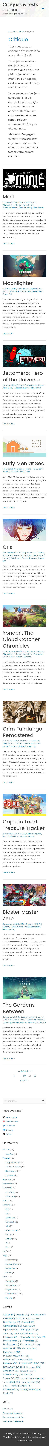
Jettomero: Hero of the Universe (23, 376)
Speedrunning (25, 208)
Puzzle (25, 558)
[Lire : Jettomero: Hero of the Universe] (24, 356)
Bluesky (9, 1130)
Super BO (7, 294)
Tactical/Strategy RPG (32, 1378)
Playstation (10, 1281)
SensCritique (11, 1117)
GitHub (8, 1134)
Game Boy (10, 1218)
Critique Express (33, 834)
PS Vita (19, 743)
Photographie (29, 1348)
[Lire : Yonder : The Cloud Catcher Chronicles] (24, 616)
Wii (6, 1243)
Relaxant (14, 471)
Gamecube (10, 1222)
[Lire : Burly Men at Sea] (24, 446)
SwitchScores (11, 1121)
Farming (18, 657)
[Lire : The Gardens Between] (24, 988)
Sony (5, 1277)
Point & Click (16, 746)
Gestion (8, 1333)
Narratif (38, 388)
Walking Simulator (30, 1389)
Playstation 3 (11, 1289)
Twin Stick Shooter (21, 1386)
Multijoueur (13, 1344)
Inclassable (19, 388)
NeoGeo (9, 1154)
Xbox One (27, 205)
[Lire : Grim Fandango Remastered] (24, 712)
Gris (7, 547)
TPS (6, 1386)
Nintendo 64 (11, 1230)
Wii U (12, 836)
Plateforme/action (32, 927)
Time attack (38, 208)
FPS (35, 1330)
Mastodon (10, 1126)
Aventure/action (10, 208)
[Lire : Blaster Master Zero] (24, 895)
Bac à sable (8, 657)
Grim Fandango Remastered (22, 732)
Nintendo (7, 1205)
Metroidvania (17, 927)
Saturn (8, 1272)
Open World (12, 1348)
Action (24, 291)
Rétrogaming (29, 746)
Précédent (24, 1071)
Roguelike (32, 291)
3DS (23, 834)
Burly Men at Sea (24, 463)
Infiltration (24, 1337)
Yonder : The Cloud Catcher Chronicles (21, 639)
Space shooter (28, 1371)
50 (24, 1076)
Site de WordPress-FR (13, 1421)
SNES (8, 1234)
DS (6, 1213)
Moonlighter (18, 283)
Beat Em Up (11, 1322)
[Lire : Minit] (24, 179)
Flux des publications (12, 1413)
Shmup (33, 1367)
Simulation (11, 1371)
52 (35, 1076)
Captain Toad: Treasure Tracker (24, 825)
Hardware (10, 1175)
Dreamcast (10, 1260)
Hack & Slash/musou (26, 1333)
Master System (12, 1264)
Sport (28, 1375)
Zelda (8, 1393)
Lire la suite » (9, 243)
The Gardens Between (19, 1008)
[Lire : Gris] (24, 530)
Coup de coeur (29, 552)
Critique (21, 202)
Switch (19, 205)
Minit (8, 196)
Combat (27, 1322)
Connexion (8, 1409)
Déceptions (35, 651)
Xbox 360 (9, 1192)
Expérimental (10, 1330)
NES (36, 924)
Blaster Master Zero (20, 915)
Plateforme (15, 558)
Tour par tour (30, 1382)
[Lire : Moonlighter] (24, 266)
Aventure (38, 654)
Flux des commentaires (13, 1417)
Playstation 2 (11, 1285)
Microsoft (7, 1188)
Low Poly (29, 388)
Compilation (12, 1326)
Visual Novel (25, 471)
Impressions (8, 1184)
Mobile (29, 202)
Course (29, 1326)
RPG (40, 291)
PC (34, 202)
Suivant (24, 1080)
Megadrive (10, 1268)
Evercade (7, 1179)
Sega (5, 1255)
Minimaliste (30, 1341)
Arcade (6, 1149)
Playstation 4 (9, 205)
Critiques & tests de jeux (20, 7)
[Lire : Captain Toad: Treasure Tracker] (24, 805)
